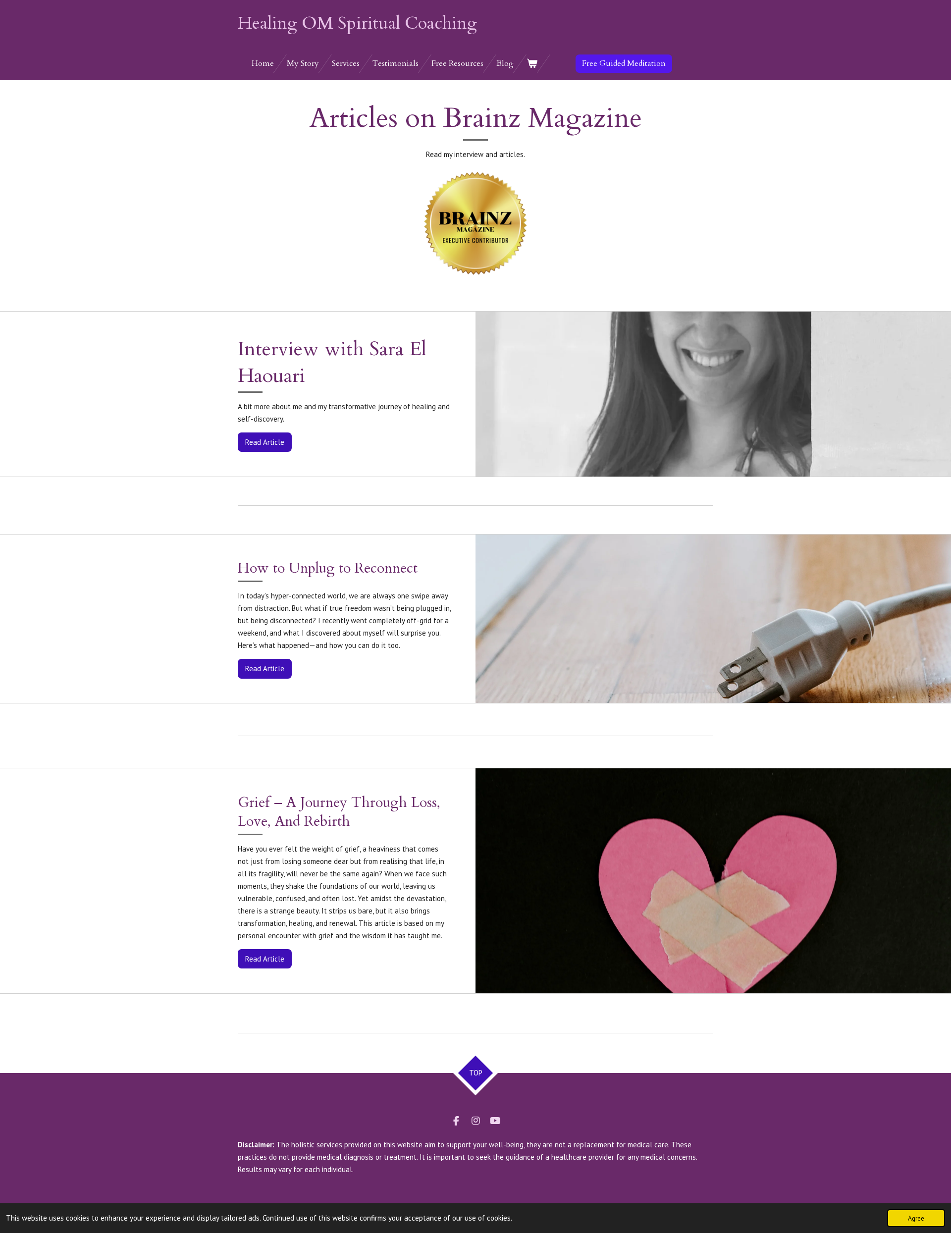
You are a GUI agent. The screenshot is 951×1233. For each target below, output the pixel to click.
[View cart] (532, 63)
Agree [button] (916, 1218)
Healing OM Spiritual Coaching (357, 23)
